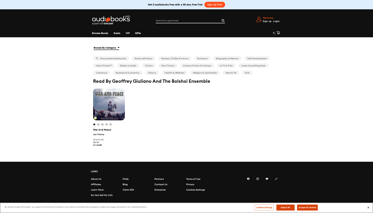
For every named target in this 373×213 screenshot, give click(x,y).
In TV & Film (226, 66)
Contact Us (160, 184)
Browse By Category (105, 48)
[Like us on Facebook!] (248, 187)
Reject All (285, 207)
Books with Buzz (143, 58)
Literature (101, 73)
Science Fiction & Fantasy (197, 66)
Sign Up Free (214, 4)
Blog (125, 184)
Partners (159, 179)
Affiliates (96, 184)
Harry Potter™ (104, 66)
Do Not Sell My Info (102, 195)
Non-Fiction (167, 66)
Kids (247, 73)
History (152, 73)
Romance (202, 58)
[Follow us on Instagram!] (257, 187)
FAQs (126, 179)
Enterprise (160, 190)
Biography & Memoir (227, 58)
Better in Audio (128, 66)
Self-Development (257, 58)
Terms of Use (193, 179)
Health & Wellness (174, 73)
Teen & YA (230, 73)
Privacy (190, 184)
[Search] (223, 20)
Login (276, 21)
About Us (96, 179)
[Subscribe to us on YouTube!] (267, 187)
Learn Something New (253, 66)
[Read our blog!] (276, 187)
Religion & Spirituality (205, 73)
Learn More (97, 190)
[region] (186, 208)
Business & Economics (127, 73)
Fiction (149, 66)
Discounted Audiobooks (113, 58)
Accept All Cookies (307, 207)
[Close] (368, 207)
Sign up (267, 21)
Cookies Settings (195, 190)
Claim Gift (128, 190)
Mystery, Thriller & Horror (175, 58)
